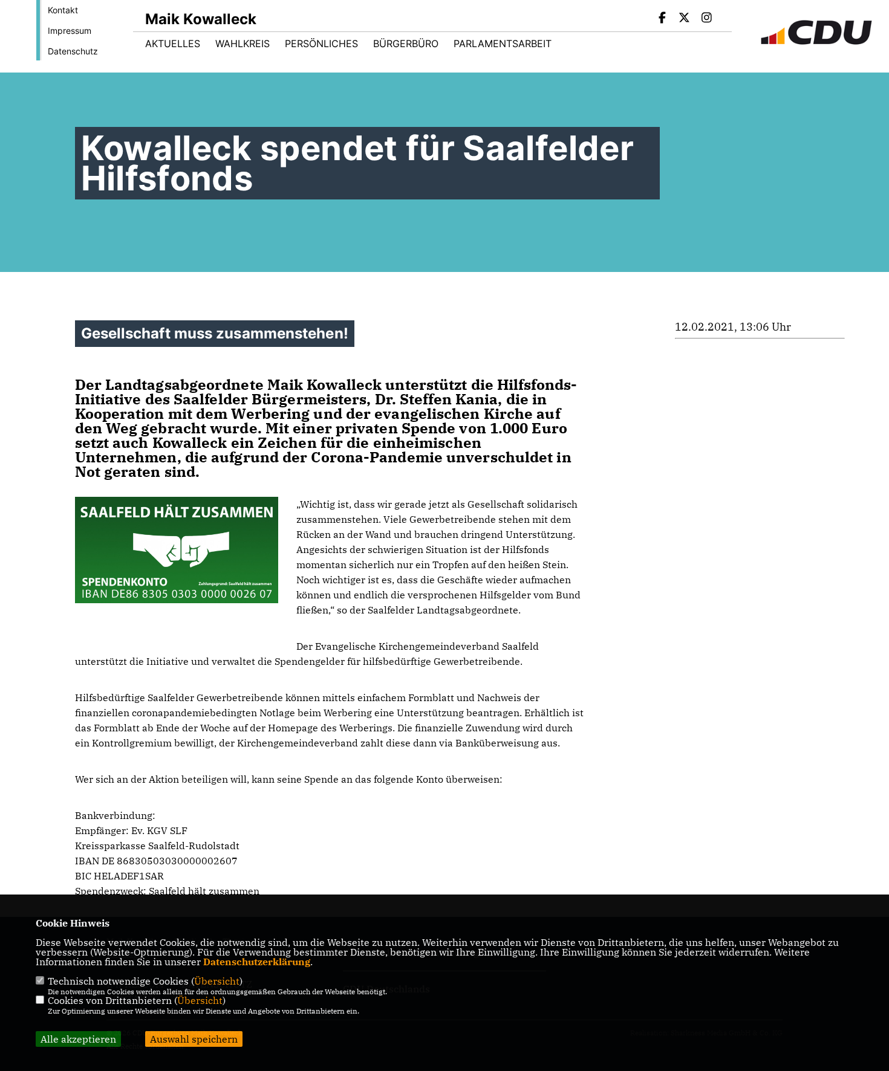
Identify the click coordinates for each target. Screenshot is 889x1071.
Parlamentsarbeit (503, 43)
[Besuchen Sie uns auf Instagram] (706, 18)
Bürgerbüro (405, 43)
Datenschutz (73, 51)
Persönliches (321, 43)
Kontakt (63, 10)
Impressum (69, 30)
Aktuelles (172, 43)
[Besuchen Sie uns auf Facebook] (662, 18)
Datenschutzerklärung (256, 962)
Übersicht (216, 981)
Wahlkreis (242, 43)
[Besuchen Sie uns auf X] (684, 18)
